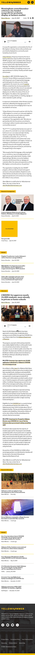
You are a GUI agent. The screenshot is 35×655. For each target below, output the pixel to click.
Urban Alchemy (7, 56)
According (6, 76)
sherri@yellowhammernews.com (12, 185)
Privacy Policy (5, 639)
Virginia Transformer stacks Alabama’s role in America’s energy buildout (13, 256)
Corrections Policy (15, 639)
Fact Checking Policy (27, 639)
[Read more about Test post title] (9, 229)
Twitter (28, 18)
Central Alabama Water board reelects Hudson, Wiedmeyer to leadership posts (13, 213)
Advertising (22, 643)
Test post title (5, 238)
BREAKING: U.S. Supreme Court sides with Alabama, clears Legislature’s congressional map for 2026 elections (13, 267)
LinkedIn (30, 18)
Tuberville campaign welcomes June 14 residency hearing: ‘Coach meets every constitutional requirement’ (12, 278)
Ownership (4, 643)
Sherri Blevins (5, 18)
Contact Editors (13, 643)
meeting (26, 84)
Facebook (33, 18)
